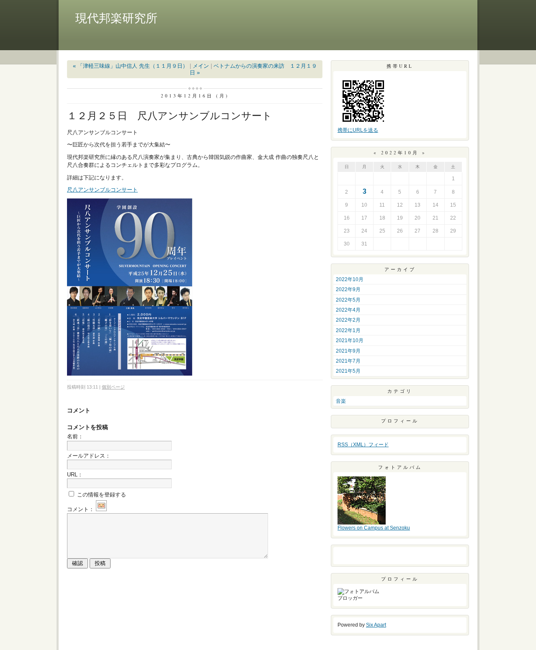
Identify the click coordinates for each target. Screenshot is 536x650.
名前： (75, 436)
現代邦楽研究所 (116, 18)
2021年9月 (348, 351)
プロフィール (400, 420)
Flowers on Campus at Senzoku (374, 528)
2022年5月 (348, 300)
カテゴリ (399, 391)
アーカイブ (400, 269)
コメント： (80, 509)
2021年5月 (348, 371)
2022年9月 (348, 289)
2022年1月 (348, 330)
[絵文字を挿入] (101, 509)
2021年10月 (349, 340)
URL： (75, 474)
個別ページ (113, 386)
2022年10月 (349, 279)
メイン (201, 66)
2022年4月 (348, 310)
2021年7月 (348, 361)
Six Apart (376, 625)
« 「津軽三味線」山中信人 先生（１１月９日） (130, 66)
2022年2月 (348, 320)
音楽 (341, 401)
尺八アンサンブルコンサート (102, 190)
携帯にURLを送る (358, 130)
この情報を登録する (100, 494)
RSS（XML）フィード (363, 445)
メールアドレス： (89, 456)
